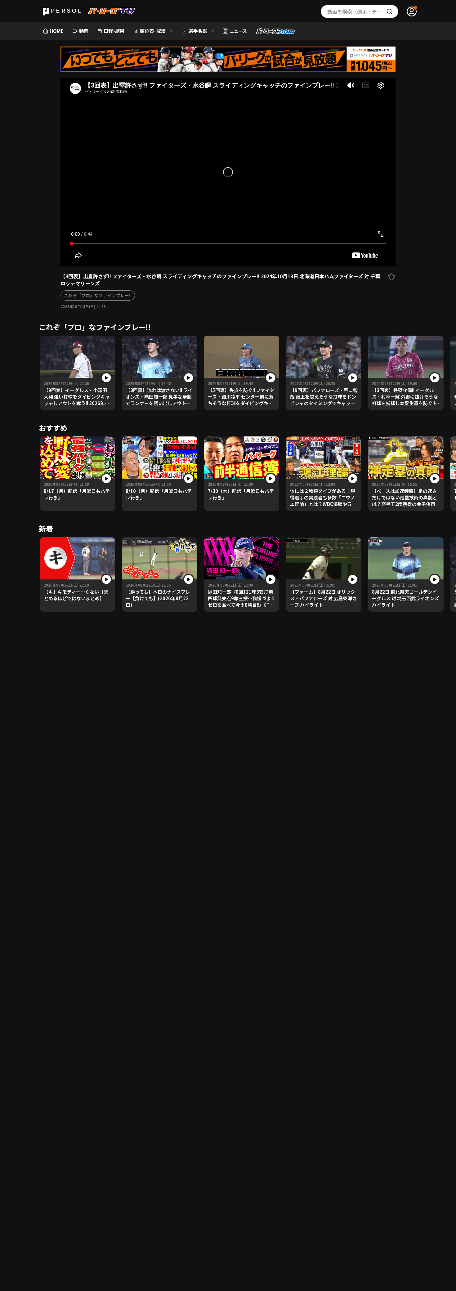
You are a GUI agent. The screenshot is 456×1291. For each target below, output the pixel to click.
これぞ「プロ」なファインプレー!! (98, 295)
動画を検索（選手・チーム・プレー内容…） (362, 11)
